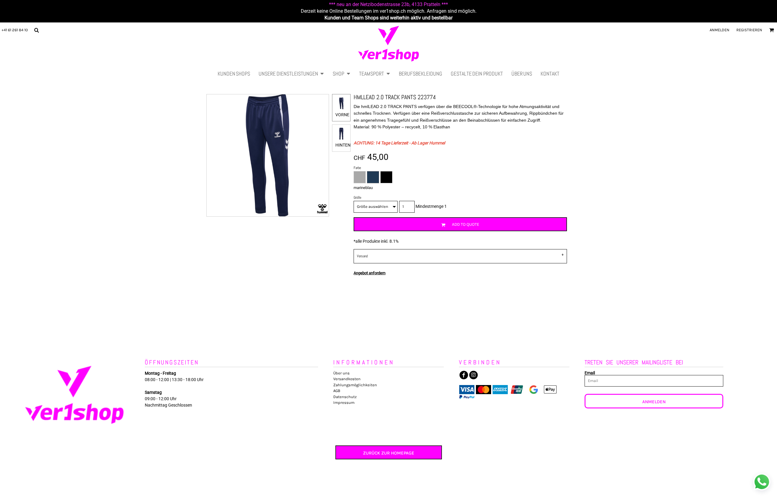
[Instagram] (473, 375)
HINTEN (343, 145)
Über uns (341, 373)
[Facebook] (464, 375)
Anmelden (719, 30)
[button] (36, 30)
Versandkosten (347, 379)
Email (590, 372)
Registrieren (749, 30)
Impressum (344, 402)
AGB (336, 390)
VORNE (342, 114)
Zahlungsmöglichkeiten (355, 385)
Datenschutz (345, 396)
